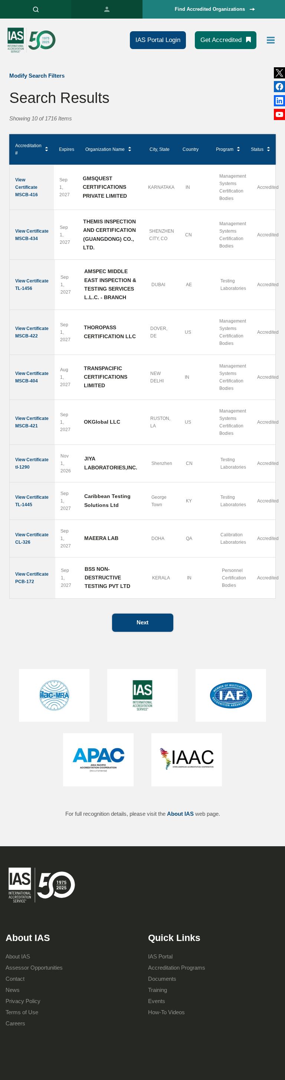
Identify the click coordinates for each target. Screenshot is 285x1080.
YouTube (279, 114)
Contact (15, 979)
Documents (162, 979)
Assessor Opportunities (34, 967)
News (13, 990)
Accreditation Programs (176, 967)
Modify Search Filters (37, 75)
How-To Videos (166, 1012)
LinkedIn (279, 86)
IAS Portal (106, 9)
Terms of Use (22, 1012)
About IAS (180, 814)
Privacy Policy (23, 1001)
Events (156, 1001)
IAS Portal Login (157, 39)
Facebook (279, 100)
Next (142, 622)
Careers (15, 1023)
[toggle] (270, 40)
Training (157, 990)
